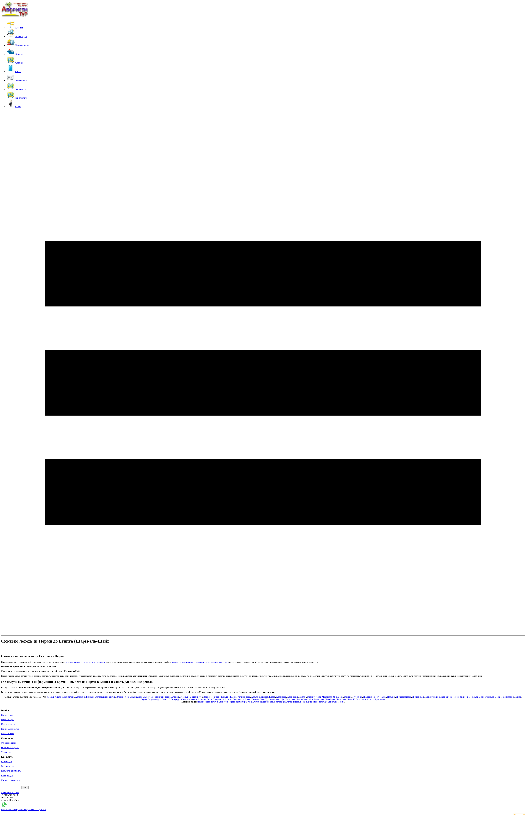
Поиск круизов (8, 724)
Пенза (518, 697)
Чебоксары (319, 699)
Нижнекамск (418, 697)
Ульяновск (274, 699)
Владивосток (122, 697)
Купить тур (6, 761)
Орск (497, 697)
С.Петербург (174, 699)
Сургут (228, 699)
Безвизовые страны (10, 747)
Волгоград (148, 697)
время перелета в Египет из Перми (252, 702)
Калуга (254, 697)
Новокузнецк (431, 697)
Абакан (50, 697)
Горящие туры (7, 719)
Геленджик (159, 697)
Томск (247, 699)
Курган (302, 697)
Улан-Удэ (264, 699)
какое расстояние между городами (188, 662)
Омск (481, 697)
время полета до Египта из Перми (285, 702)
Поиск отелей (7, 733)
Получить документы (11, 771)
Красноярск (292, 697)
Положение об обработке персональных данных (23, 809)
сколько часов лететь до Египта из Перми (85, 662)
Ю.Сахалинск (359, 699)
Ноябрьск (473, 697)
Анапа (58, 697)
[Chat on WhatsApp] (4, 807)
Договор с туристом (10, 780)
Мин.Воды (338, 697)
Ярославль (380, 699)
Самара (184, 699)
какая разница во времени (217, 662)
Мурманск (357, 697)
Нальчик (391, 697)
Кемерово (263, 697)
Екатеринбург (196, 697)
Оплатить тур (7, 766)
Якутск (370, 699)
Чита (350, 699)
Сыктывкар (238, 699)
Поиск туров (7, 715)
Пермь (144, 699)
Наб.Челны (381, 697)
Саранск (193, 699)
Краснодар (281, 697)
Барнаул (90, 697)
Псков (165, 699)
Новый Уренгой (460, 697)
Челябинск (330, 699)
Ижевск (216, 697)
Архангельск (68, 697)
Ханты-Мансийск (304, 699)
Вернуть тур (7, 775)
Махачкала (327, 697)
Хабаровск (290, 699)
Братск (112, 697)
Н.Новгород (369, 697)
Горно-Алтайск (172, 697)
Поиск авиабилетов (10, 729)
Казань (233, 697)
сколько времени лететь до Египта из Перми (323, 702)
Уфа (282, 699)
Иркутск (225, 697)
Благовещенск (101, 697)
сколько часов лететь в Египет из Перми (216, 702)
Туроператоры (8, 752)
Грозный (184, 697)
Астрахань (80, 697)
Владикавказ (136, 697)
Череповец (341, 699)
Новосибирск (445, 697)
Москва (347, 697)
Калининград (244, 697)
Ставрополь (218, 699)
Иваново (207, 697)
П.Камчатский (507, 697)
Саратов (202, 699)
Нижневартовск (403, 697)
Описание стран (8, 743)
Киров (272, 697)
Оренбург (489, 697)
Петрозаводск (154, 699)
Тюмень (255, 699)
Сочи (209, 699)
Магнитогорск (314, 697)
